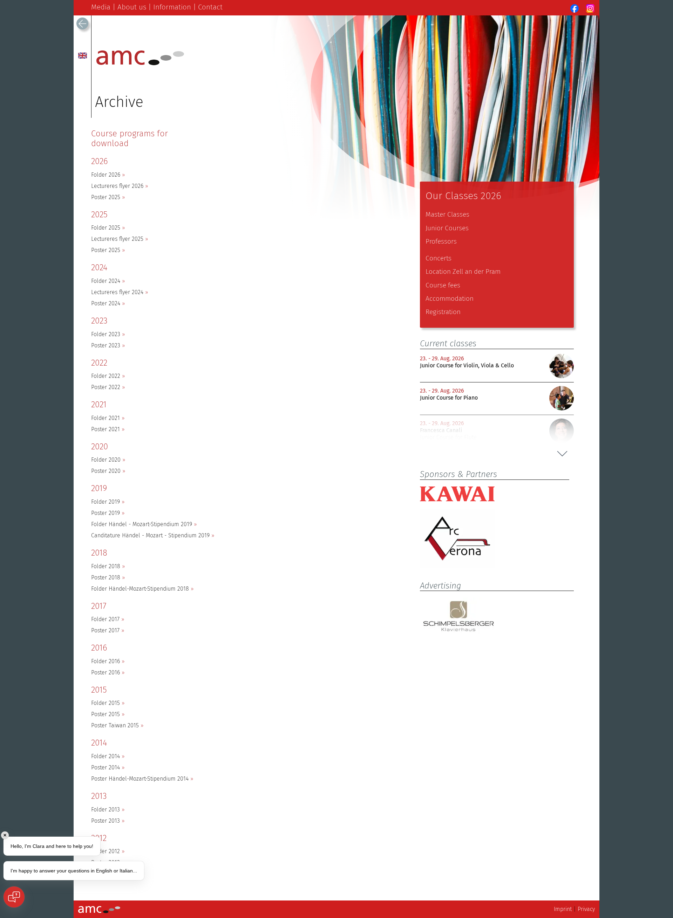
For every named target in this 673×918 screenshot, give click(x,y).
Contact (210, 7)
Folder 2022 (105, 376)
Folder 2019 (105, 501)
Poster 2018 (105, 577)
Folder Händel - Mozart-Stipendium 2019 (141, 524)
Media (100, 7)
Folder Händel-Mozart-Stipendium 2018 (140, 588)
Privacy (586, 909)
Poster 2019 (105, 513)
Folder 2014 (105, 756)
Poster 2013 (105, 820)
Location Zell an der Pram (463, 271)
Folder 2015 (105, 703)
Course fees (443, 285)
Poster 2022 (105, 387)
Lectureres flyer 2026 (117, 186)
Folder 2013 (105, 809)
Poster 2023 (105, 345)
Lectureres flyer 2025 (117, 239)
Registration (443, 312)
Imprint (563, 909)
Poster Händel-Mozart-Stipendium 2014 (140, 778)
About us (131, 7)
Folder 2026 (105, 174)
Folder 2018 (105, 566)
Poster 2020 (106, 471)
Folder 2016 (105, 661)
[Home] (140, 63)
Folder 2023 (105, 334)
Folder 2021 (105, 418)
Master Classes (447, 214)
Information (172, 7)
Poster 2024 (105, 303)
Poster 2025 (105, 197)
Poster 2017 (105, 630)
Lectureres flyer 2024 (117, 292)
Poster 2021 (105, 429)
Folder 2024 (105, 281)
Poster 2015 (105, 714)
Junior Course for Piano (449, 397)
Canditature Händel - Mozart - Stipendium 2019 (150, 535)
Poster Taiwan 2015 (115, 725)
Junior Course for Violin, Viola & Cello (467, 365)
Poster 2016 (105, 672)
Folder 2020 (106, 459)
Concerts (438, 258)
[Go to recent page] (82, 23)
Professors (441, 241)
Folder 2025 (105, 227)
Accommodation (450, 298)
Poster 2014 (105, 767)
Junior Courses (447, 228)
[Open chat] (14, 896)
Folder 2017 (105, 619)
